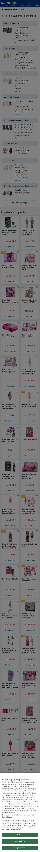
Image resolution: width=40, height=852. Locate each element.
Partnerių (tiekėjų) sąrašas (11, 829)
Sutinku (20, 835)
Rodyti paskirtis (19, 848)
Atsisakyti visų (20, 841)
